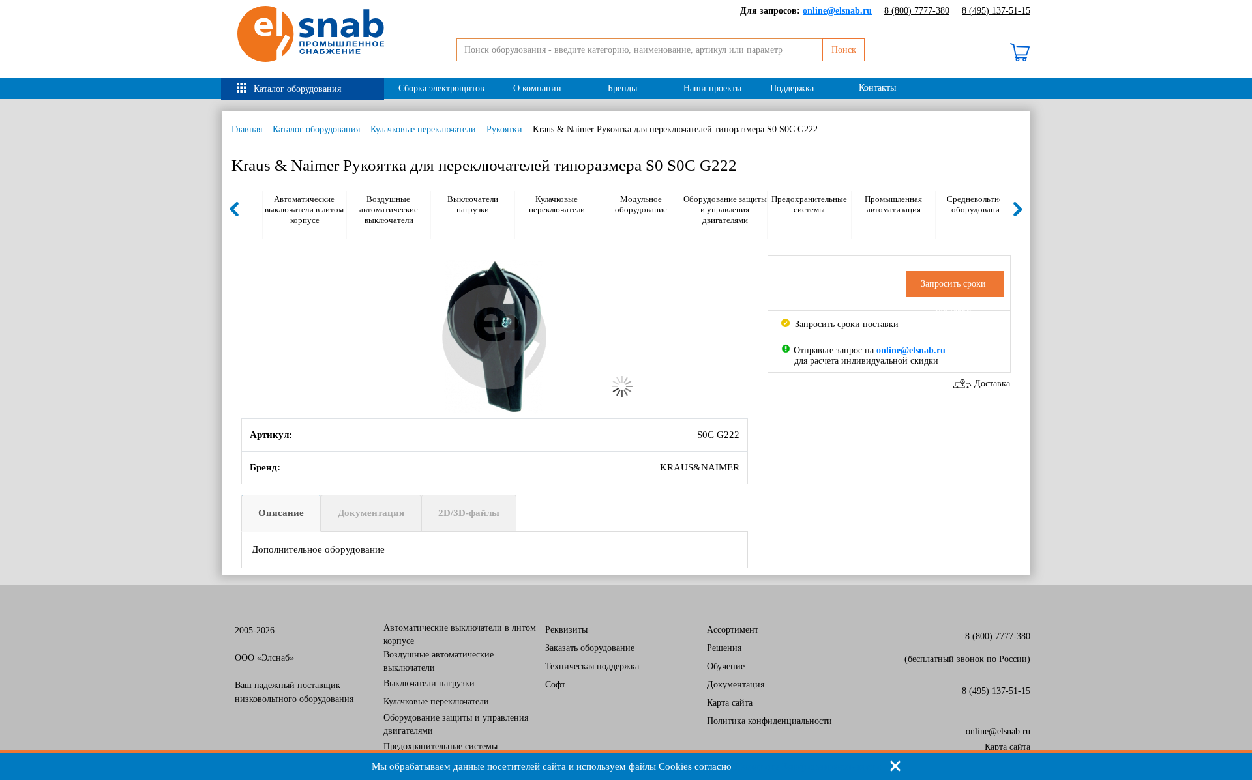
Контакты (877, 88)
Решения (724, 648)
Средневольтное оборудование (977, 204)
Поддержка (792, 88)
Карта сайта (730, 703)
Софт (555, 684)
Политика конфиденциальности (769, 721)
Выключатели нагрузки (472, 204)
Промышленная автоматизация (893, 204)
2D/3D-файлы (468, 513)
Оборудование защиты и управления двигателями (725, 209)
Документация (371, 513)
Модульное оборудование (641, 204)
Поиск (843, 50)
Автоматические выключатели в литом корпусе (304, 209)
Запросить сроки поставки (845, 324)
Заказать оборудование (589, 648)
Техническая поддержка (592, 666)
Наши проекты (712, 88)
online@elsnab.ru (998, 731)
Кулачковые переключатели (423, 129)
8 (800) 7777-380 (916, 11)
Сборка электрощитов (441, 88)
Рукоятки (504, 129)
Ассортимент (732, 630)
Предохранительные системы (809, 204)
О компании (537, 88)
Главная (246, 129)
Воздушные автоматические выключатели (388, 209)
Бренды (622, 88)
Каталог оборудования (297, 89)
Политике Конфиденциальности (807, 766)
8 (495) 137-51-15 (996, 11)
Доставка (992, 383)
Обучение (726, 666)
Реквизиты (566, 630)
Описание (281, 513)
